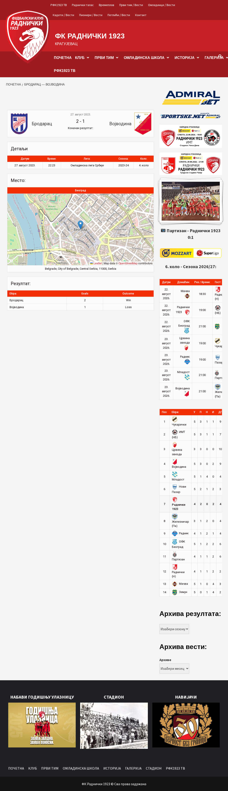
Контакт (141, 15)
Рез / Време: (202, 282)
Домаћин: (183, 282)
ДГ (220, 412)
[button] (80, 225)
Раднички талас (83, 5)
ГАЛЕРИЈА (133, 768)
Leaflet (97, 263)
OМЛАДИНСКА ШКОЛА (144, 58)
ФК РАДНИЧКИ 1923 (90, 36)
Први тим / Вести (131, 5)
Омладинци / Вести (161, 5)
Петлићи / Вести (119, 15)
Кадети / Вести (63, 15)
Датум (166, 282)
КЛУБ (80, 58)
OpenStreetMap (128, 263)
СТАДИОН (154, 768)
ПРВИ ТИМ (104, 58)
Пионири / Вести (90, 15)
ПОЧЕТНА (63, 58)
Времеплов (106, 5)
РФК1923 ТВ (59, 5)
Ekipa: (175, 412)
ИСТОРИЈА (185, 58)
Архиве (165, 659)
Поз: (164, 412)
